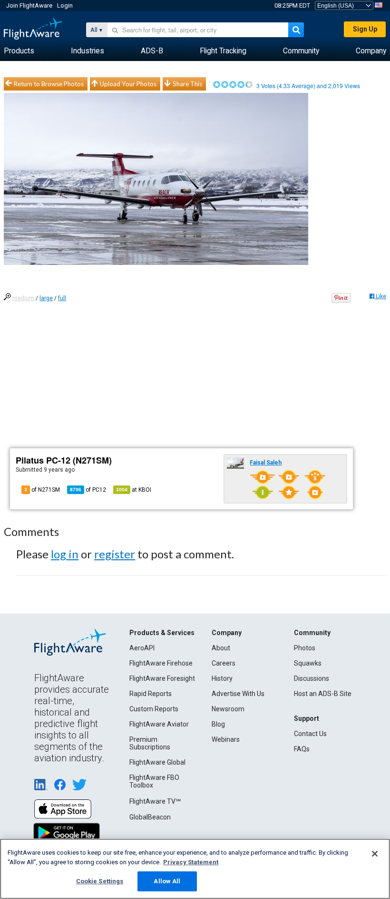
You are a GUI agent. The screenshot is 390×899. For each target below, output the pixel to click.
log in (64, 554)
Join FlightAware (29, 5)
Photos (304, 648)
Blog (218, 724)
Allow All (167, 881)
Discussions (311, 678)
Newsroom (228, 709)
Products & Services (162, 632)
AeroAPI (142, 648)
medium (23, 298)
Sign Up (365, 29)
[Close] (374, 853)
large (46, 298)
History (222, 678)
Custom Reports (153, 709)
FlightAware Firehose (161, 663)
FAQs (302, 749)
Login (65, 5)
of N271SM (42, 489)
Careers (223, 663)
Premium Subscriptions (149, 743)
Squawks (308, 663)
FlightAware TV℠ (155, 801)
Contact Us (310, 733)
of (88, 489)
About (221, 648)
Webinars (226, 739)
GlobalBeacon (150, 817)
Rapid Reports (150, 693)
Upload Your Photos (128, 84)
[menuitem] (19, 51)
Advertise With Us (238, 693)
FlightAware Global (157, 762)
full (62, 298)
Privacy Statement (190, 862)
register (114, 554)
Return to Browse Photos (49, 84)
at (133, 489)
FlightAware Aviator (159, 724)
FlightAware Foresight (162, 678)
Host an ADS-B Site (322, 693)
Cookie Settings (100, 881)
